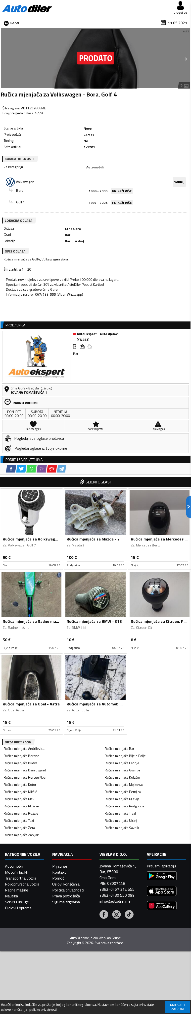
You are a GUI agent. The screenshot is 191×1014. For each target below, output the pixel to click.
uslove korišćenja (14, 1009)
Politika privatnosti (68, 890)
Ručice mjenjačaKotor (20, 784)
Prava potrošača (66, 896)
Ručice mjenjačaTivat (120, 813)
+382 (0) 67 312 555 (117, 889)
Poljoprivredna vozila (22, 884)
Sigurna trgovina (66, 902)
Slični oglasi (98, 482)
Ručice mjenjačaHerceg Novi (25, 777)
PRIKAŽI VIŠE (122, 190)
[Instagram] (116, 915)
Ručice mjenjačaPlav (19, 798)
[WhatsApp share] (31, 469)
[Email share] (52, 469)
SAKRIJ (179, 182)
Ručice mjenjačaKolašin (122, 777)
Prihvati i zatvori (177, 1007)
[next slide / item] (186, 58)
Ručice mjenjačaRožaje (21, 813)
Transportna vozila (20, 878)
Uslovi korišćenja (66, 884)
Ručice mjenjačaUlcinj (121, 820)
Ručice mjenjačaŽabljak (21, 834)
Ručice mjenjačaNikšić (20, 791)
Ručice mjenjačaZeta (19, 827)
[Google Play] (162, 876)
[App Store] (162, 891)
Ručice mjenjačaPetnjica (123, 791)
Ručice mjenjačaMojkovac (124, 784)
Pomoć (58, 878)
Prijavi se (59, 866)
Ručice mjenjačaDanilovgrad (25, 770)
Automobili (14, 866)
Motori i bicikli (16, 872)
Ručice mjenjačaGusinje (122, 770)
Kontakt (59, 872)
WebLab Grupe (110, 937)
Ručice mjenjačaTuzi (19, 820)
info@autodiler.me (115, 901)
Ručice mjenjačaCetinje (122, 762)
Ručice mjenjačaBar (119, 748)
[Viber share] (42, 469)
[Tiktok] (129, 915)
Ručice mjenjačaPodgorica (124, 806)
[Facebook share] (11, 469)
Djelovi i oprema (18, 908)
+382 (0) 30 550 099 (117, 895)
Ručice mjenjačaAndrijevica (24, 748)
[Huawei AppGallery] (162, 906)
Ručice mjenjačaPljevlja (122, 798)
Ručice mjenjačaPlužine (21, 806)
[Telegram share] (61, 469)
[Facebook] (103, 915)
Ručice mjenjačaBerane (21, 755)
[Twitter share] (21, 469)
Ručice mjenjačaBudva (21, 762)
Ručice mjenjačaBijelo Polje (125, 755)
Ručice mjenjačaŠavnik (122, 827)
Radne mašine (16, 890)
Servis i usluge (17, 902)
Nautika (11, 896)
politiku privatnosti (43, 1009)
